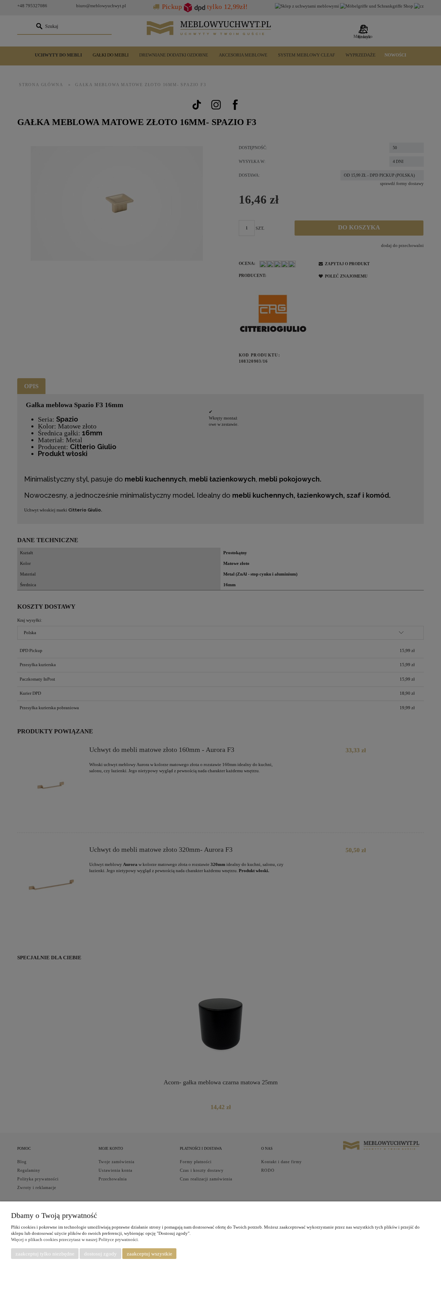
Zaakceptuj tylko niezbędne (45, 1254)
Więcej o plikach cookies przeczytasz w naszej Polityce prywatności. (75, 1239)
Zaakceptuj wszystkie (149, 1254)
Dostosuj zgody (100, 1254)
